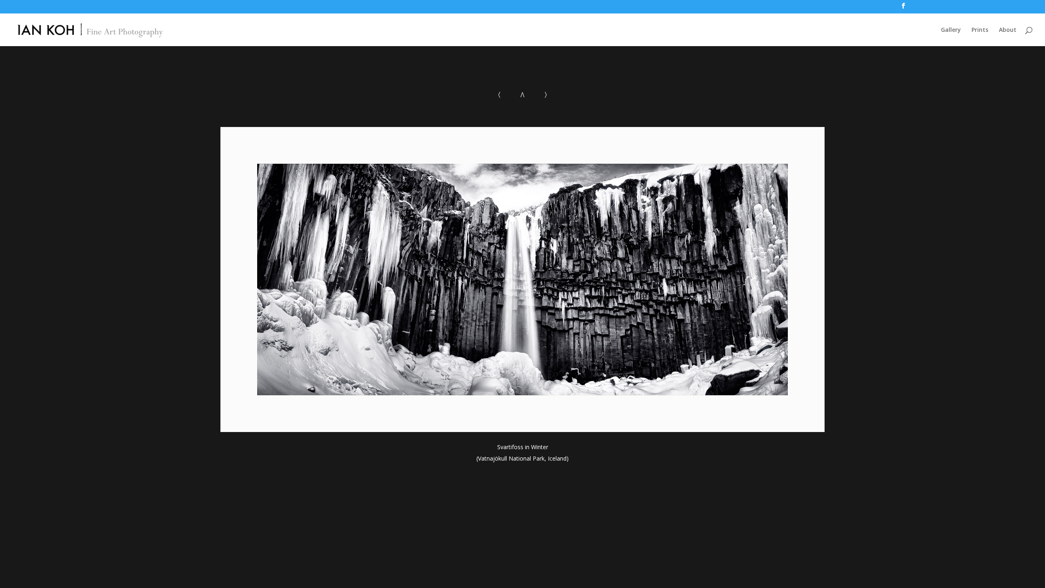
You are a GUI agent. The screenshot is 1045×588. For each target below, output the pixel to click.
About (1007, 30)
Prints (980, 30)
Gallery (951, 30)
